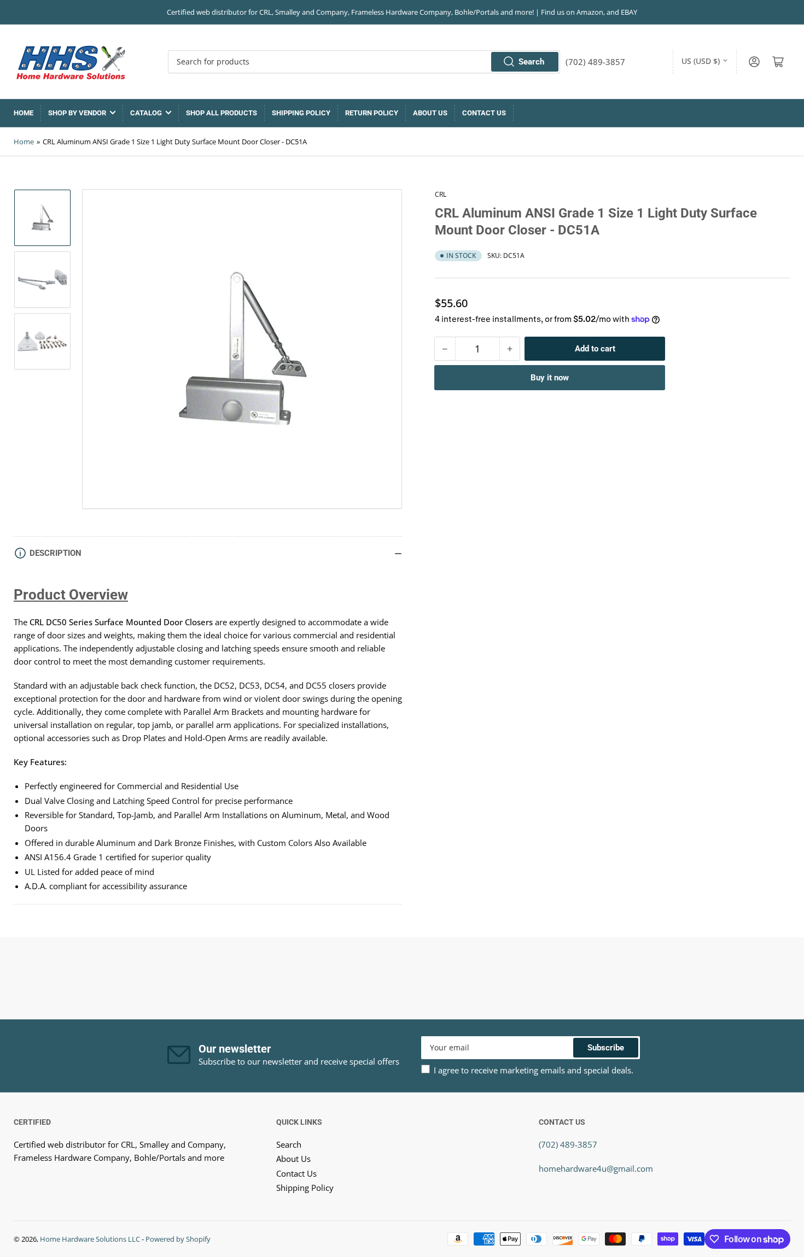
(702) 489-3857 (568, 1144)
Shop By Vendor (77, 113)
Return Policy (371, 113)
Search (531, 62)
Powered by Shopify (178, 1239)
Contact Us (484, 113)
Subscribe (605, 1048)
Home (23, 113)
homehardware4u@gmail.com (596, 1168)
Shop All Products (221, 113)
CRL (440, 194)
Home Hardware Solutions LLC (90, 1239)
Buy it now (550, 378)
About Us (430, 113)
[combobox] (364, 61)
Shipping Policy (301, 113)
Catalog (146, 113)
